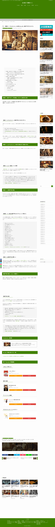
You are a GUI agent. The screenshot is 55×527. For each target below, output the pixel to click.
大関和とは (19, 521)
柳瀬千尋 (23, 137)
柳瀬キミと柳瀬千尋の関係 (10, 76)
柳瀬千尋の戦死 (9, 81)
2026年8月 (43, 204)
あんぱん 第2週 (27, 439)
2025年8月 (43, 225)
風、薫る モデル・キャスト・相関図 (12, 522)
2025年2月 (43, 236)
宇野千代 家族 (38, 522)
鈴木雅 (23, 520)
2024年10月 (43, 243)
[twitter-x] (49, 0)
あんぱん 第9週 (21, 440)
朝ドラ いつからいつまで (44, 522)
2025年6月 (43, 229)
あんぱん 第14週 (10, 439)
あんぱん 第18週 (14, 439)
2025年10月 (43, 222)
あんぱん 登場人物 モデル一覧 (11, 84)
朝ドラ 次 (42, 520)
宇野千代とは (38, 521)
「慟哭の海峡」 (5, 169)
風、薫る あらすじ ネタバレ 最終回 (12, 521)
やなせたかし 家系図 (9, 82)
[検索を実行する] (52, 186)
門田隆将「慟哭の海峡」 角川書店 (10, 331)
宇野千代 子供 (38, 524)
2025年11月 (43, 220)
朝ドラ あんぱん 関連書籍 (10, 85)
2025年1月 (43, 238)
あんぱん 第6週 (12, 440)
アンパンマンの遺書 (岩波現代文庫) (14, 399)
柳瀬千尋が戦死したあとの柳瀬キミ (11, 80)
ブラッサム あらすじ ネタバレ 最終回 (30, 521)
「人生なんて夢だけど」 (24, 260)
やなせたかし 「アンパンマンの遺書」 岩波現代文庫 (13, 316)
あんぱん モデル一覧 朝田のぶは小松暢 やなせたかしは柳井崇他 (14, 356)
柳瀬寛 (20, 169)
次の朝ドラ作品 (43, 521)
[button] (5, 455)
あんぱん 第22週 (23, 439)
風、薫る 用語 (9, 523)
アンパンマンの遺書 (10, 89)
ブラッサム (27, 520)
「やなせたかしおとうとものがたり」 (17, 218)
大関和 (18, 520)
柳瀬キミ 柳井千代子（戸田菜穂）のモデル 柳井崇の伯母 (15, 71)
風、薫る (9, 520)
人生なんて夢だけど (12, 371)
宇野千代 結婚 (38, 523)
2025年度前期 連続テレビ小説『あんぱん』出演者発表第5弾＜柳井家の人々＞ (17, 131)
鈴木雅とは (23, 521)
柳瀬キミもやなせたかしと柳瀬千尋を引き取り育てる (14, 72)
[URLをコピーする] (35, 455)
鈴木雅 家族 (23, 522)
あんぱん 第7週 (17, 440)
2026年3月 (43, 213)
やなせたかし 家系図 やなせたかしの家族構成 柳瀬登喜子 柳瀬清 (21, 343)
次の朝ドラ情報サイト (27, 2)
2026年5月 (43, 209)
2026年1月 (43, 216)
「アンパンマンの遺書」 (15, 260)
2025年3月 (43, 234)
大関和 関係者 (19, 523)
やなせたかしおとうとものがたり (11, 90)
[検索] (52, 0)
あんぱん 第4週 (4, 440)
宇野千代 (38, 520)
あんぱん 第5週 (8, 440)
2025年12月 (43, 218)
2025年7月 (43, 227)
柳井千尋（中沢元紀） (31, 136)
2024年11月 (43, 241)
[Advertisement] (27, 13)
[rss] (51, 0)
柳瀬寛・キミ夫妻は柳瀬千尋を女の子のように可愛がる (14, 77)
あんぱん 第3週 (32, 439)
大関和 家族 (19, 522)
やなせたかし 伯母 (10, 28)
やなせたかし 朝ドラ (5, 28)
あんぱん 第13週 (5, 439)
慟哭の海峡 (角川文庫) (12, 385)
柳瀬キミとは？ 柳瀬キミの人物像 (12, 75)
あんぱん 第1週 (18, 439)
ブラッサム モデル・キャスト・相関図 (31, 522)
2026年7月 (43, 206)
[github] (50, 0)
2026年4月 (43, 211)
